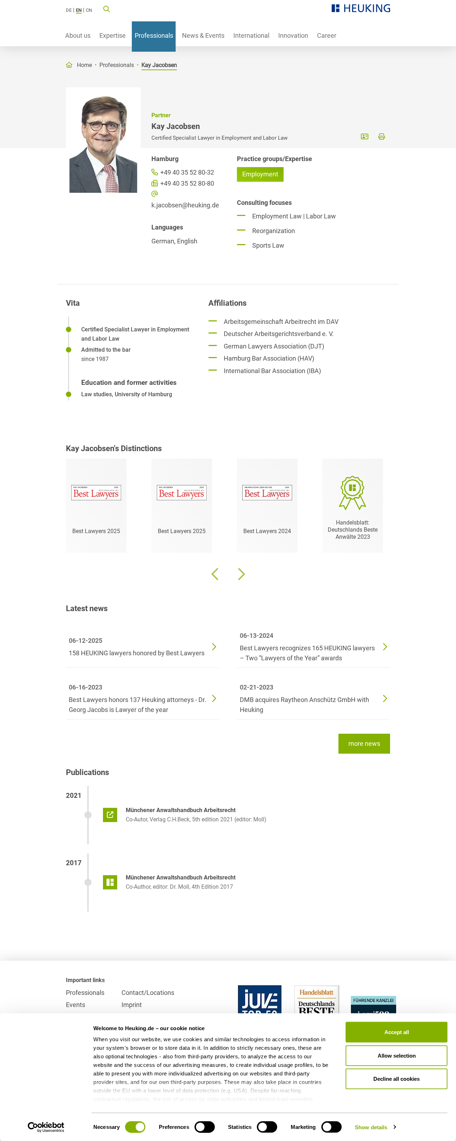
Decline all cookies (396, 1079)
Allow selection (397, 1055)
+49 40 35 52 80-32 (186, 172)
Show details (371, 1127)
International (251, 35)
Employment (260, 174)
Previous (215, 574)
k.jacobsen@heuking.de (185, 205)
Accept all (396, 1032)
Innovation (293, 35)
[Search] (106, 8)
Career (326, 35)
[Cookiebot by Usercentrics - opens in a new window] (46, 1127)
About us (77, 35)
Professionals (154, 35)
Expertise (112, 35)
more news (364, 743)
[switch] (205, 1126)
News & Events (203, 35)
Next (240, 574)
